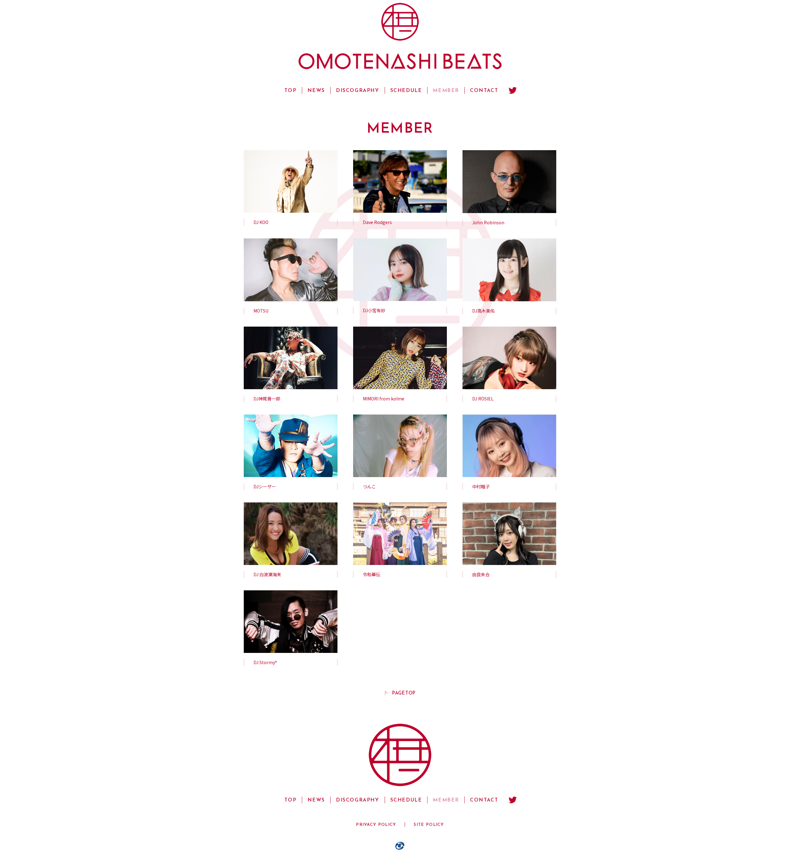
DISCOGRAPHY (357, 90)
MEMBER (446, 90)
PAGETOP (404, 693)
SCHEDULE (406, 90)
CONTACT (484, 90)
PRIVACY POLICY (376, 825)
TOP (290, 90)
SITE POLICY (429, 825)
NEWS (316, 90)
